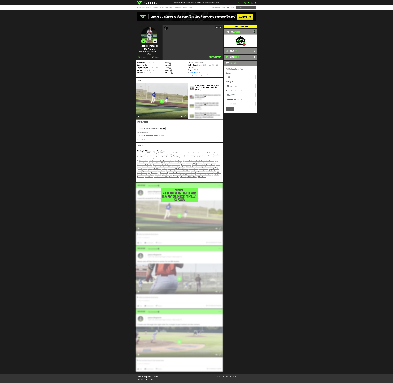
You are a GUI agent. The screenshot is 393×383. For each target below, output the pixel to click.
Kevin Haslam (161, 171)
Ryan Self (183, 175)
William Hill (183, 177)
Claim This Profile (241, 26)
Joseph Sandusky (214, 169)
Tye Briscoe (140, 177)
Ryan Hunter (176, 175)
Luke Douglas (212, 171)
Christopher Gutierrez (173, 165)
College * (229, 82)
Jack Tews (205, 167)
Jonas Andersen (193, 169)
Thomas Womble (200, 175)
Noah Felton (217, 173)
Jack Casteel (198, 167)
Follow (218, 27)
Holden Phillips (190, 167)
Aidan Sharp (152, 161)
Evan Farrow (164, 167)
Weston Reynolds (174, 177)
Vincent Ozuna (149, 177)
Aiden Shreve (178, 161)
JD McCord (185, 169)
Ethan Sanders (155, 167)
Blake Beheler (165, 163)
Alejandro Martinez (188, 161)
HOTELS (214, 8)
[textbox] (240, 86)
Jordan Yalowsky (203, 169)
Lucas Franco (194, 171)
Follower (142, 57)
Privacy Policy (141, 377)
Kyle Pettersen (178, 171)
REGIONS (139, 8)
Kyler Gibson (186, 171)
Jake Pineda (171, 169)
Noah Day (210, 173)
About (149, 377)
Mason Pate (172, 173)
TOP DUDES (155, 8)
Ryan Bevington (167, 175)
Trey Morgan (209, 175)
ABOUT (223, 8)
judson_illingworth (202, 75)
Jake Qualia (178, 169)
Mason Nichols (164, 173)
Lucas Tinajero (203, 171)
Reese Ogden (150, 175)
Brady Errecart (173, 163)
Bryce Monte (198, 163)
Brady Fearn (181, 163)
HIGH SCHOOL (169, 8)
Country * (229, 73)
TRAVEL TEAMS (178, 8)
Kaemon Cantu (152, 171)
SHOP (190, 8)
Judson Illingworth (142, 171)
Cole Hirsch (211, 165)
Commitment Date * (234, 91)
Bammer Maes (147, 163)
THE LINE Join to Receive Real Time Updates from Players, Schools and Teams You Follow (179, 195)
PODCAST (185, 8)
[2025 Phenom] (166, 28)
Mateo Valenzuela (191, 173)
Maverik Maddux (202, 173)
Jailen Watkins (157, 169)
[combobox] (241, 86)
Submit (230, 109)
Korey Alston (169, 171)
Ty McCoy (216, 175)
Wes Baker (165, 177)
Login (232, 8)
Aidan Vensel (160, 161)
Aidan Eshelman (143, 161)
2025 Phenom (149, 49)
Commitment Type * (234, 100)
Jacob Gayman (141, 169)
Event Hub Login (142, 379)
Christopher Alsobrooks (160, 165)
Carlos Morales (147, 165)
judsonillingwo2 (195, 72)
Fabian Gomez (172, 167)
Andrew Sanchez (209, 161)
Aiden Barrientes (169, 161)
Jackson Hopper (213, 167)
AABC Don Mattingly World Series (196, 177)
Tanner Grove (190, 175)
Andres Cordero (199, 161)
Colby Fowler (204, 165)
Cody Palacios (196, 165)
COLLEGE (162, 8)
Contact (155, 377)
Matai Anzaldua (180, 173)
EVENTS (144, 8)
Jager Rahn (149, 169)
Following (156, 57)
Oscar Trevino (141, 175)
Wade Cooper (158, 177)
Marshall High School (147, 51)
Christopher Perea (186, 165)
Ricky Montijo (158, 175)
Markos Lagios (145, 173)
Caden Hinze (206, 163)
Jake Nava (164, 169)
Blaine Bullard (156, 163)
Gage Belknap (181, 167)
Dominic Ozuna (146, 167)
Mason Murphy (155, 173)
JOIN (228, 8)
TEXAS (196, 70)
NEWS (149, 8)
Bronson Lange (190, 163)
